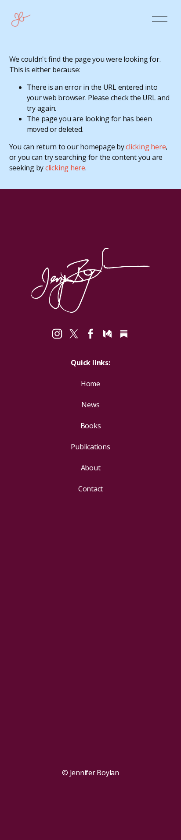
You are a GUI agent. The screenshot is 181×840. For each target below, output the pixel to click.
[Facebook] (90, 333)
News (90, 404)
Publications (90, 447)
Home (90, 383)
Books (90, 426)
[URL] (124, 333)
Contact (90, 489)
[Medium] (107, 333)
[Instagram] (57, 333)
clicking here (146, 147)
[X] (74, 333)
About (91, 468)
